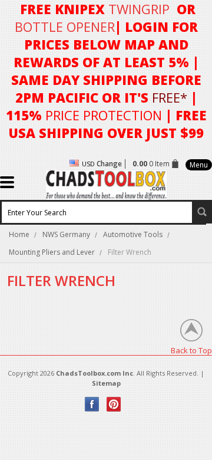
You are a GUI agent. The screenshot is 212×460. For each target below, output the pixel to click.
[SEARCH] (202, 212)
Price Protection (103, 115)
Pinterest (114, 404)
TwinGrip (139, 9)
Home (19, 234)
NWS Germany (66, 234)
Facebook (92, 404)
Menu (199, 165)
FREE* (169, 97)
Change (109, 163)
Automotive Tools (133, 234)
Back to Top (191, 350)
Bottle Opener (65, 26)
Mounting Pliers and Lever (52, 252)
